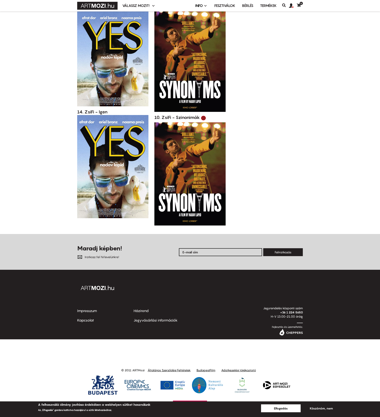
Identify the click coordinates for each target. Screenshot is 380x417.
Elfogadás (281, 408)
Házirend (141, 311)
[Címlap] (97, 6)
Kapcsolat (85, 320)
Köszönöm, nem (321, 408)
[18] (203, 117)
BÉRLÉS (247, 6)
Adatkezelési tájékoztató (238, 370)
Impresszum (87, 311)
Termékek (268, 6)
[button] (293, 5)
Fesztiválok (224, 6)
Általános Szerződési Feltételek (169, 370)
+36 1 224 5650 (291, 312)
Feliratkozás (283, 252)
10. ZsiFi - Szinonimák (177, 117)
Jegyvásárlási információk (156, 320)
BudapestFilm (206, 370)
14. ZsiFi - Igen (92, 111)
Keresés (285, 5)
